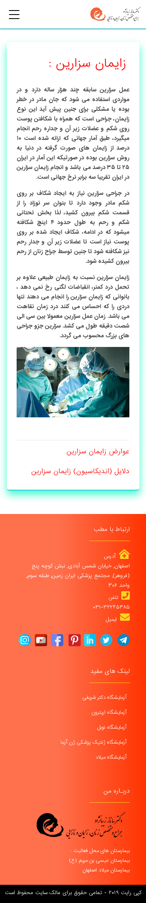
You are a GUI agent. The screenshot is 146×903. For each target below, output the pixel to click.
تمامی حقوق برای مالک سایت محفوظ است (53, 893)
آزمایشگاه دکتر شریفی (105, 697)
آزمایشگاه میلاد (111, 757)
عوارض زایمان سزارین (98, 451)
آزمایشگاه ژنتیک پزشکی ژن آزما (94, 742)
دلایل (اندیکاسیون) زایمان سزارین (80, 471)
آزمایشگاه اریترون (109, 712)
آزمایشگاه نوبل (112, 727)
